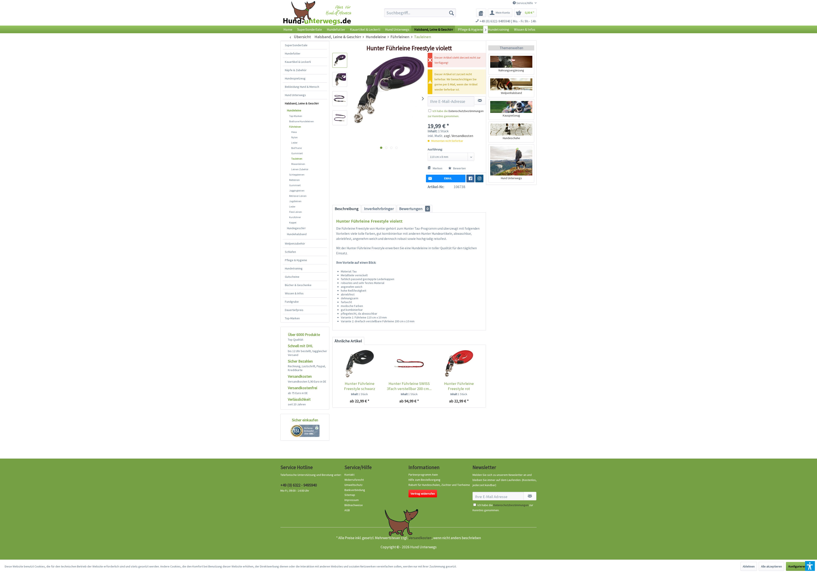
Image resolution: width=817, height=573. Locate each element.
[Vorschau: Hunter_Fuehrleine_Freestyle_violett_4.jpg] (339, 117)
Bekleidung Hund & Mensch (302, 87)
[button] (810, 566)
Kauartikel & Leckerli (298, 62)
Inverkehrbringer (379, 208)
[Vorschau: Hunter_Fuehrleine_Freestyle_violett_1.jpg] (339, 60)
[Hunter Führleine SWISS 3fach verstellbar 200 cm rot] (409, 364)
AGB (347, 510)
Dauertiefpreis (294, 310)
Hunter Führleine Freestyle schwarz (359, 386)
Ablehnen (749, 566)
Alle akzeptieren (771, 566)
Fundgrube (292, 302)
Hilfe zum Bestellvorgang (424, 480)
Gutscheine (292, 277)
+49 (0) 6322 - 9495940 (298, 485)
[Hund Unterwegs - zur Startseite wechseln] (317, 16)
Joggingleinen (296, 190)
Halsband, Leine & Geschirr (302, 103)
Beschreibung (347, 208)
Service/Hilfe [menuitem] (525, 3)
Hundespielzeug (295, 78)
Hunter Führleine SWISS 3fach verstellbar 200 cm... (409, 386)
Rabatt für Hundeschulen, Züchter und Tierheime (439, 485)
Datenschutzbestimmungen (466, 111)
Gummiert (297, 153)
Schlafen (290, 252)
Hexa (294, 132)
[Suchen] (451, 13)
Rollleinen (294, 179)
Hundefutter (292, 53)
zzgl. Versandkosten (458, 136)
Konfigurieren (797, 566)
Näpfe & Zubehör (296, 70)
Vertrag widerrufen (423, 493)
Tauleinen (296, 158)
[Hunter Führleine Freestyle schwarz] (359, 364)
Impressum (351, 500)
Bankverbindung (354, 490)
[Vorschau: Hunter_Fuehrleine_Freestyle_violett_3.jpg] (339, 98)
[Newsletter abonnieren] (530, 496)
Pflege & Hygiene (296, 260)
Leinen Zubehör (299, 169)
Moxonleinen (298, 164)
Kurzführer (295, 217)
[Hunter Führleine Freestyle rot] (458, 364)
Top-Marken (295, 116)
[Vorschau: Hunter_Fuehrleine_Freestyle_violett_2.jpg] (339, 79)
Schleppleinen (296, 174)
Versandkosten (419, 538)
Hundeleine (294, 110)
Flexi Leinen (295, 211)
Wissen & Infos (294, 293)
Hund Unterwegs (295, 95)
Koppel (292, 222)
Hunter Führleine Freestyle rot (459, 386)
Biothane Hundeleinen (301, 121)
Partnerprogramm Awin (423, 475)
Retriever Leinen (298, 195)
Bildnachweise (353, 505)
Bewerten (459, 168)
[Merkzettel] (481, 13)
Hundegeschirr (296, 228)
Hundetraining (294, 268)
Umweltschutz (353, 485)
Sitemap (349, 495)
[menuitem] (420, 13)
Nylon (294, 137)
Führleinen (295, 126)
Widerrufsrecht (354, 480)
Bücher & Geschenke (298, 285)
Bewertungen (413, 208)
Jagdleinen (295, 201)
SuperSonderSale (296, 45)
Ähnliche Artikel (348, 340)
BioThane (296, 148)
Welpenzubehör (295, 243)
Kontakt (349, 475)
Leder (294, 142)
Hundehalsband (297, 234)
